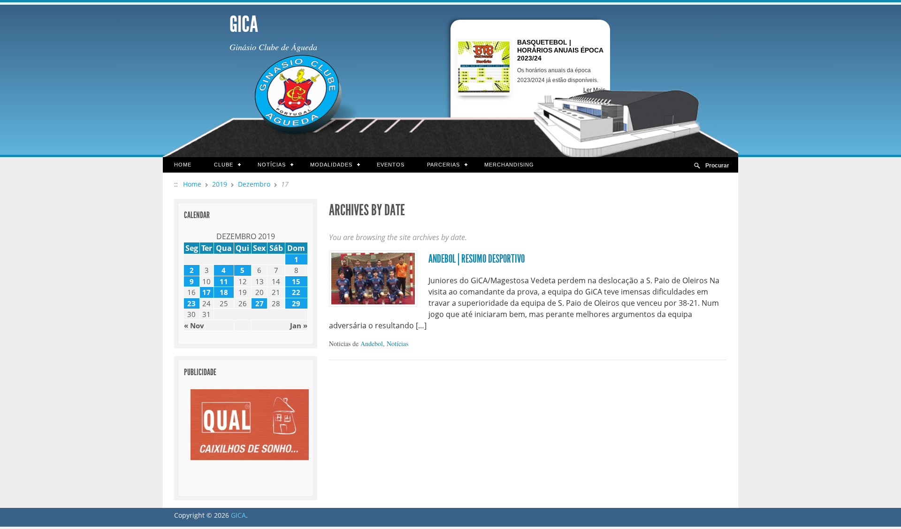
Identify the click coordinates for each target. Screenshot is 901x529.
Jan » (298, 325)
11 (224, 281)
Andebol (371, 343)
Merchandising (509, 164)
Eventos (391, 164)
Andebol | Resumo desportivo (476, 258)
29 (296, 303)
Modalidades (325, 165)
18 (224, 292)
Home (182, 164)
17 (206, 292)
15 (296, 281)
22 (296, 292)
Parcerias (438, 165)
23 (191, 303)
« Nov (194, 325)
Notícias (266, 165)
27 (259, 303)
